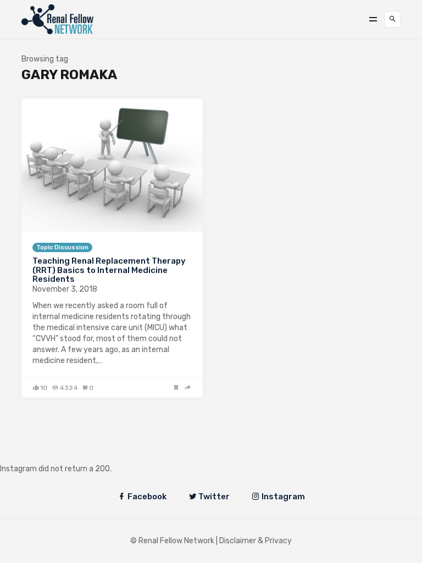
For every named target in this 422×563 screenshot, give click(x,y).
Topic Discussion (62, 247)
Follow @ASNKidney (65, 452)
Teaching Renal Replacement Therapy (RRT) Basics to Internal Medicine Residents (109, 270)
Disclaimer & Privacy (255, 540)
